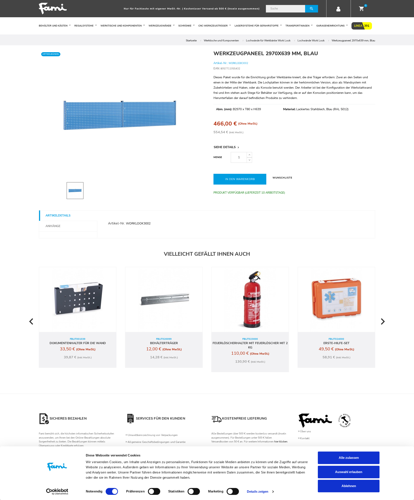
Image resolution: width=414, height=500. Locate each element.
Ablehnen (349, 486)
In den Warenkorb (240, 179)
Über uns (305, 431)
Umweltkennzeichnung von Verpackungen (153, 435)
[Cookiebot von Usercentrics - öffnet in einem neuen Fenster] (57, 491)
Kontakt (304, 438)
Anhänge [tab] (52, 226)
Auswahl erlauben (348, 472)
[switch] (154, 491)
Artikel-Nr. (116, 223)
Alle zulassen (349, 457)
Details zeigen (257, 491)
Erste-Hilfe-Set (336, 343)
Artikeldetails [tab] (58, 215)
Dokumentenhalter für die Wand (78, 343)
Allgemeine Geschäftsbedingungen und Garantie (156, 442)
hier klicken (280, 441)
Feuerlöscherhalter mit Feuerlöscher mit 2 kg (250, 345)
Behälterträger (164, 343)
